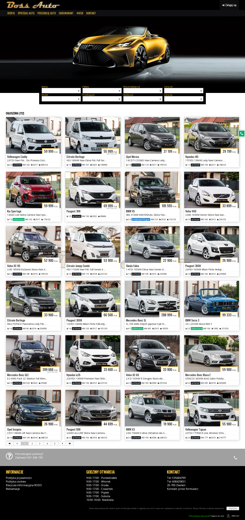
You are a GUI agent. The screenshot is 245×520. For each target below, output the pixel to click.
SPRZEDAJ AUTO (26, 13)
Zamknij (233, 508)
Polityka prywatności (19, 478)
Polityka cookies (16, 481)
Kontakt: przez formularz (182, 489)
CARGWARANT (66, 13)
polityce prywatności (216, 508)
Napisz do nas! (206, 516)
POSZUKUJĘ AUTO (47, 13)
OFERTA (11, 13)
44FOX (79, 13)
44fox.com (235, 516)
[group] (122, 49)
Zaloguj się (230, 5)
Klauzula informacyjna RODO (24, 485)
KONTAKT (91, 13)
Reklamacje (13, 489)
